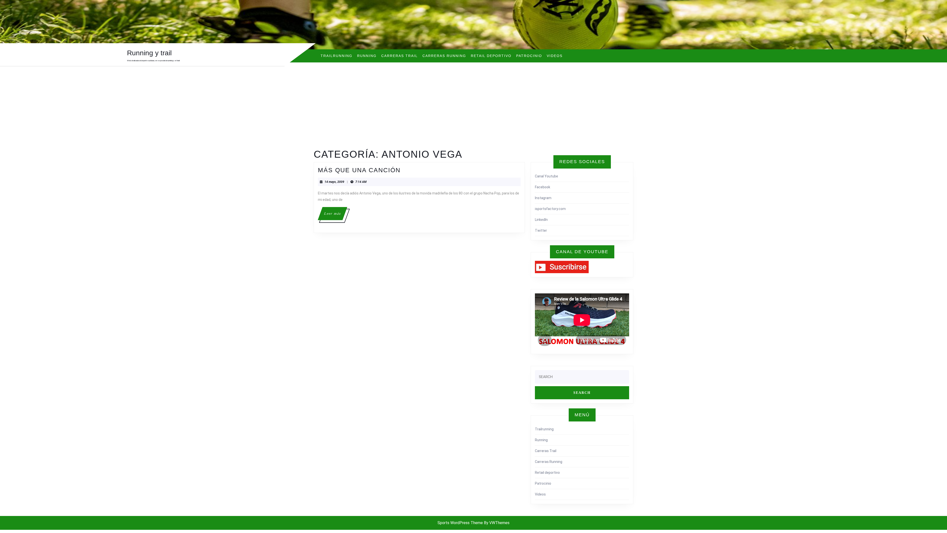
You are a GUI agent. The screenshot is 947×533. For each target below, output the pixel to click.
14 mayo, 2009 (334, 182)
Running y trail (149, 53)
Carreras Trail (399, 56)
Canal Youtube (546, 176)
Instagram (543, 198)
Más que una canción (359, 170)
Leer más (335, 215)
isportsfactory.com (550, 209)
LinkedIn (541, 220)
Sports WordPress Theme (460, 522)
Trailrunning (336, 56)
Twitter (541, 230)
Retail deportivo (491, 56)
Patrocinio (529, 56)
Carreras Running (444, 56)
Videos (555, 56)
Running (367, 56)
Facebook (542, 187)
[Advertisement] (473, 111)
